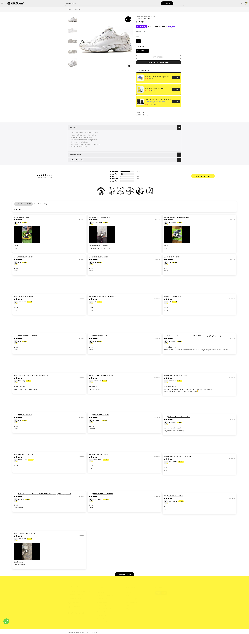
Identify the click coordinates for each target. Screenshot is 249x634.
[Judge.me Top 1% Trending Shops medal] (149, 191)
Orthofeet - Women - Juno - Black (103, 375)
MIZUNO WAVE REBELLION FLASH (179, 217)
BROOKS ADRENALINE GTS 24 (103, 494)
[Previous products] (175, 70)
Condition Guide (102, 602)
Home (69, 9)
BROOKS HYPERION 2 (25, 415)
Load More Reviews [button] (124, 574)
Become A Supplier (132, 599)
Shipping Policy (101, 592)
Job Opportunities (131, 602)
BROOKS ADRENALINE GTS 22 (28, 336)
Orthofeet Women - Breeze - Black (179, 417)
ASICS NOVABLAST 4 (24, 217)
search (167, 3)
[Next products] (179, 70)
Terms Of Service (102, 615)
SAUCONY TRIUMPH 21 (175, 296)
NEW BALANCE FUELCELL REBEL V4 (104, 296)
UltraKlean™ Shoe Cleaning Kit (154, 88)
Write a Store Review (203, 176)
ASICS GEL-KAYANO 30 (25, 257)
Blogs (128, 608)
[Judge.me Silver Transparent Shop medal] (130, 191)
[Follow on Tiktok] (83, 613)
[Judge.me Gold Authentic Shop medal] (120, 191)
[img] (46, 175)
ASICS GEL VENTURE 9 (175, 496)
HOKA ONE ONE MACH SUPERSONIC (180, 456)
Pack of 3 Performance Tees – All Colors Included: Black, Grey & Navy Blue (158, 99)
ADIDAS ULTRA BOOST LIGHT (178, 375)
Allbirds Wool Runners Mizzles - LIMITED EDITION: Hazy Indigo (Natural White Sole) (44, 494)
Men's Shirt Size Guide (104, 608)
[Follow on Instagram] (72, 613)
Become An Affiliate (132, 605)
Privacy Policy (101, 618)
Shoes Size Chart (102, 599)
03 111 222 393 (75, 607)
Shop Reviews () (40, 204)
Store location (101, 605)
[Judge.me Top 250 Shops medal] (140, 191)
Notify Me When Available (158, 62)
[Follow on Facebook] (68, 613)
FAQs (127, 595)
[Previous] (82, 42)
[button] (114, 171)
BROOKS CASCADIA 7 (100, 336)
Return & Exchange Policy (105, 595)
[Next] (129, 42)
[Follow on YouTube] (79, 613)
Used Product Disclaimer (104, 622)
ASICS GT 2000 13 (174, 257)
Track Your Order (102, 612)
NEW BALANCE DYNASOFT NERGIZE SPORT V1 (33, 375)
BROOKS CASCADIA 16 (100, 454)
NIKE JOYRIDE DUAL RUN (101, 415)
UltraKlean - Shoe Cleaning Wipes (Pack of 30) (158, 77)
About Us (129, 592)
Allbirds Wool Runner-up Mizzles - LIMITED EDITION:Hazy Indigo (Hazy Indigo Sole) (194, 336)
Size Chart (141, 31)
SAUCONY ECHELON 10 (25, 454)
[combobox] (112, 3)
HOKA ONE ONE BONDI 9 (26, 533)
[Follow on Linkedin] (76, 613)
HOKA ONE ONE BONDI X (101, 217)
